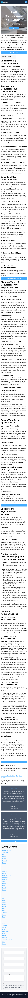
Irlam (3, 916)
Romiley (4, 862)
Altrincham (4, 912)
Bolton (3, 923)
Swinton (4, 902)
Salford (4, 887)
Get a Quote (13, 28)
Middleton (4, 879)
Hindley (4, 935)
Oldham (4, 865)
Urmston (4, 904)
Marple (4, 869)
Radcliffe (4, 906)
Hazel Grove (5, 877)
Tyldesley (4, 925)
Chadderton (5, 867)
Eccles (3, 900)
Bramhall (4, 883)
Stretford (4, 889)
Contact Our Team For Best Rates (14, 278)
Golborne (4, 937)
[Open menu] (26, 2)
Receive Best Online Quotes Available (14, 505)
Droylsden (3, 777)
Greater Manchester (6, 875)
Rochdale (4, 896)
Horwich (4, 933)
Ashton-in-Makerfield (7, 939)
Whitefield (4, 894)
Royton (4, 873)
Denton (20, 775)
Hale (3, 910)
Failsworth (4, 860)
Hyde (17, 775)
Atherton (4, 927)
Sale (3, 898)
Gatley (3, 885)
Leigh (3, 929)
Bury (3, 908)
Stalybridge (12, 775)
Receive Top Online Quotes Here (14, 761)
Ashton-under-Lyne (5, 775)
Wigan (3, 941)
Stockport (4, 871)
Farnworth (4, 919)
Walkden (4, 914)
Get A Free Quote (14, 841)
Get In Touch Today (14, 52)
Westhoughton (5, 931)
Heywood (4, 892)
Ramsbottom (5, 921)
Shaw (3, 881)
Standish (4, 943)
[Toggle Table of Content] (13, 57)
